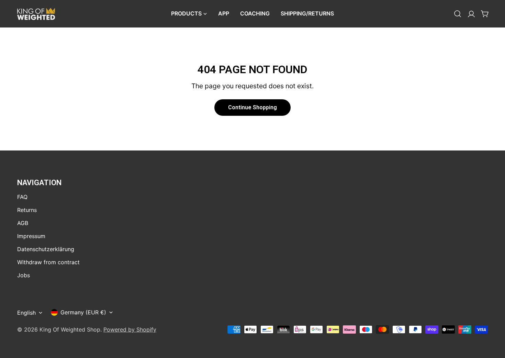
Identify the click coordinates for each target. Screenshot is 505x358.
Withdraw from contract (48, 262)
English (26, 312)
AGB (22, 223)
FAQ (22, 196)
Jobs (23, 275)
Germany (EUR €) (83, 312)
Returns (27, 209)
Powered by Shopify (129, 329)
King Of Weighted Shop (70, 329)
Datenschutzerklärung (45, 249)
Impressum (31, 236)
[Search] (457, 14)
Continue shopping (252, 107)
